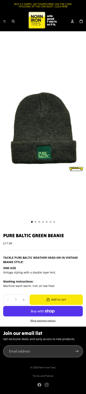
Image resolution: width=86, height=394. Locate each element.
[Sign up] (77, 351)
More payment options (43, 320)
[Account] (72, 21)
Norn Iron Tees (47, 367)
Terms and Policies (43, 376)
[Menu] (4, 21)
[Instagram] (46, 384)
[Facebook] (39, 384)
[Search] (13, 21)
